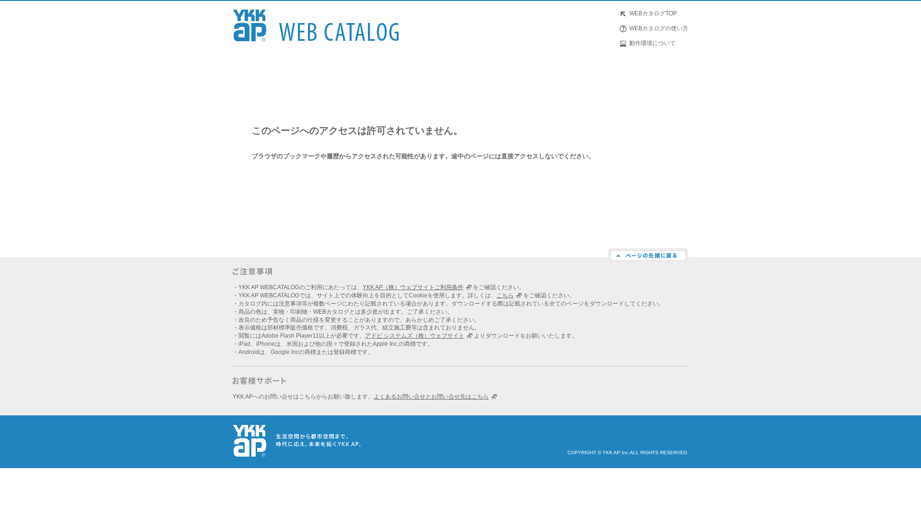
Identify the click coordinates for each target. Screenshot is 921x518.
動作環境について (652, 43)
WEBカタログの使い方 (658, 28)
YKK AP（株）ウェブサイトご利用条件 (413, 287)
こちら (505, 295)
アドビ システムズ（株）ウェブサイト (414, 335)
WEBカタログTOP (653, 13)
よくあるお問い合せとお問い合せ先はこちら (431, 396)
